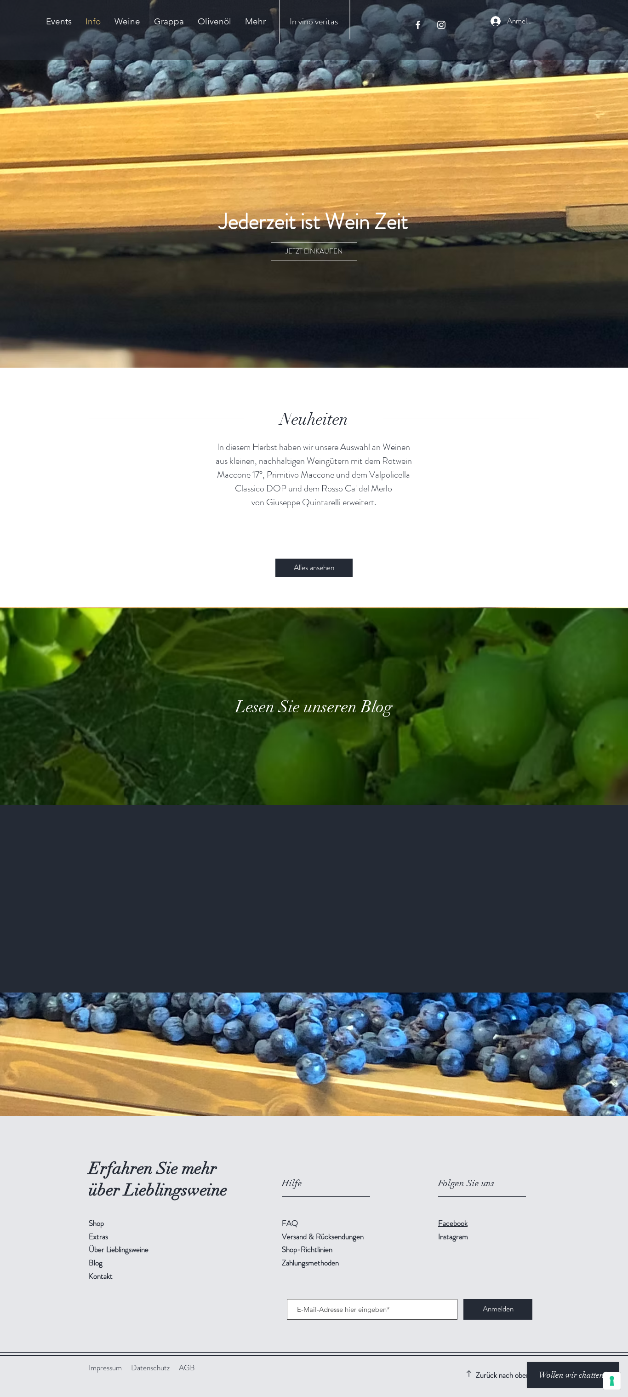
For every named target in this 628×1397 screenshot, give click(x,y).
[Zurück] (51, 899)
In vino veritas (314, 21)
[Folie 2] (314, 969)
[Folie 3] (322, 969)
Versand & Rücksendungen (323, 1236)
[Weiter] (576, 899)
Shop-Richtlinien (307, 1249)
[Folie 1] (305, 969)
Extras (98, 1236)
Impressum (105, 1367)
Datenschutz (150, 1367)
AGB (187, 1367)
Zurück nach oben (503, 1374)
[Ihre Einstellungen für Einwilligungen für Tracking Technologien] (612, 1381)
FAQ (290, 1223)
